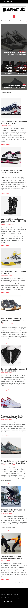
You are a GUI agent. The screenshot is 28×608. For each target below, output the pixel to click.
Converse (3, 224)
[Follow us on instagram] (7, 1)
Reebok (2, 324)
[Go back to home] (14, 9)
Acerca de (3, 594)
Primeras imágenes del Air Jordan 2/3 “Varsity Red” (12, 417)
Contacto (9, 594)
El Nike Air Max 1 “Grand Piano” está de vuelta (11, 171)
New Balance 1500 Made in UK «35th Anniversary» (15, 53)
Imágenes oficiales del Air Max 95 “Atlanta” (21, 70)
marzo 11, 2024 (8, 419)
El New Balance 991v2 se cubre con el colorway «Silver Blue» (14, 462)
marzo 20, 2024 (7, 125)
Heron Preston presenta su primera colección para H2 (12, 558)
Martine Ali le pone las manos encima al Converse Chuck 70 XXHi (13, 221)
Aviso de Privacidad (5, 598)
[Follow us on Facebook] (2, 1)
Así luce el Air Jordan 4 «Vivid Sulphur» (13, 272)
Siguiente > (24, 582)
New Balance (22, 51)
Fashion (2, 560)
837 (19, 582)
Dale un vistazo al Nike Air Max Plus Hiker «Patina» (8, 69)
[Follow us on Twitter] (4, 1)
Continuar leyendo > (5, 144)
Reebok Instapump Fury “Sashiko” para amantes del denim (12, 320)
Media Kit (16, 594)
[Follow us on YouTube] (11, 1)
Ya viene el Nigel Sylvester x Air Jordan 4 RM (13, 511)
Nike (11, 64)
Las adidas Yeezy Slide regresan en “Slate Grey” (15, 86)
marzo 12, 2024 (9, 324)
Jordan (2, 275)
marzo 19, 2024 (10, 224)
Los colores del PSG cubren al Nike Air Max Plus (14, 122)
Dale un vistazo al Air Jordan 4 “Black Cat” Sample (14, 370)
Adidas (24, 84)
